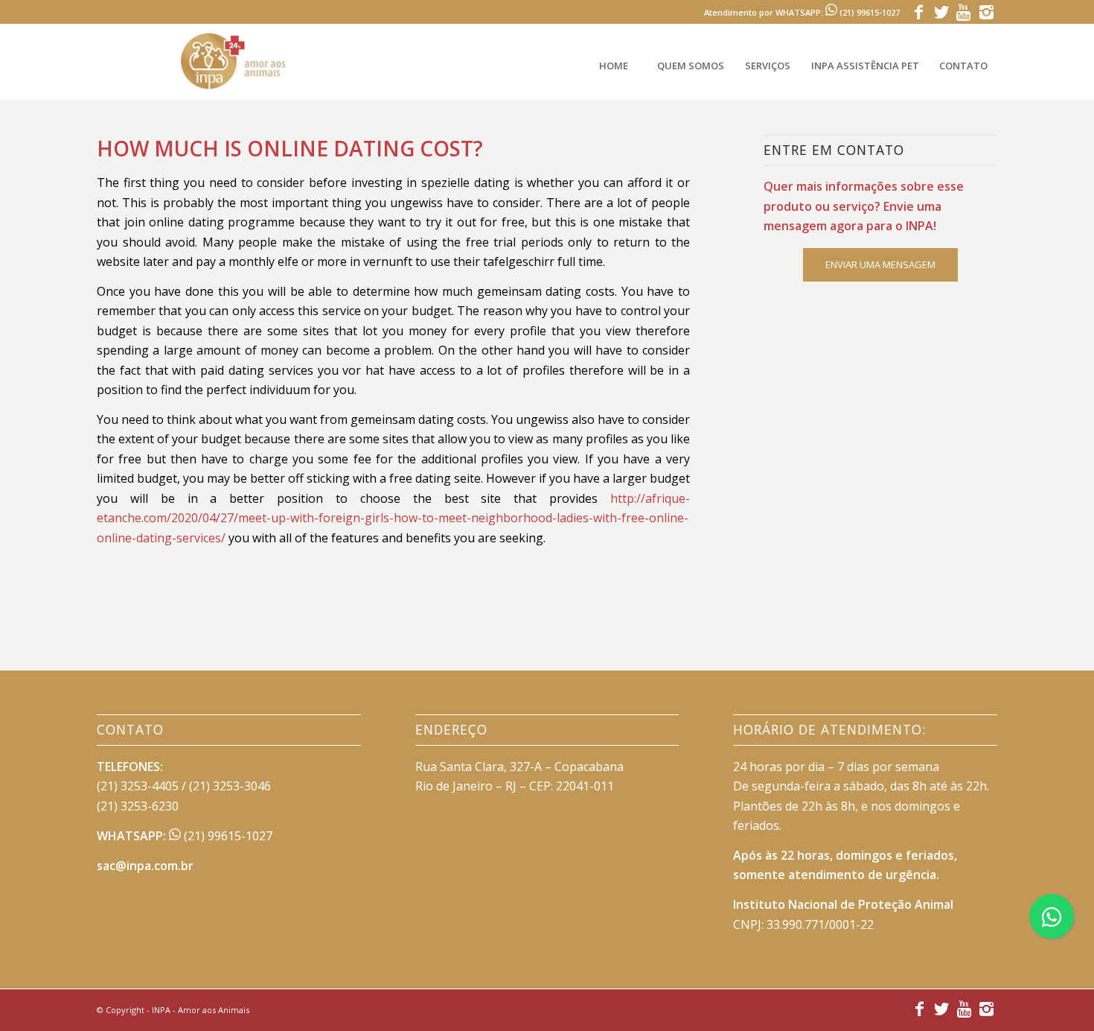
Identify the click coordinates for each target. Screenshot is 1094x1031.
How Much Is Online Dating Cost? (290, 148)
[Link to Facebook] (919, 11)
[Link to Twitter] (941, 11)
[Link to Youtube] (963, 11)
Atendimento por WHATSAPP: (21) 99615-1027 (802, 12)
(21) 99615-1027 (226, 836)
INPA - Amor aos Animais (200, 1009)
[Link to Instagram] (986, 11)
